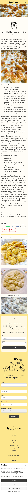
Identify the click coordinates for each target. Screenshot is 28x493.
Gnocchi (9, 212)
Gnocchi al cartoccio (14, 266)
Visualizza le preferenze (14, 488)
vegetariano (23, 216)
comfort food (16, 214)
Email (3, 341)
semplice (8, 216)
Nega (14, 484)
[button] (26, 465)
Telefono (3, 401)
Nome (4, 336)
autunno (5, 214)
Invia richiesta (14, 416)
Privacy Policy (17, 491)
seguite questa (22, 47)
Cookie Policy (11, 491)
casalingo (10, 214)
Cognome (3, 388)
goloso (22, 214)
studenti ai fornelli (15, 216)
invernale (3, 216)
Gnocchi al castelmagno (14, 295)
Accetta (14, 480)
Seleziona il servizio (6, 408)
